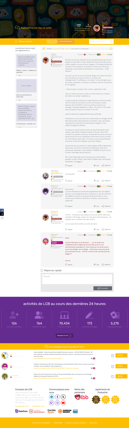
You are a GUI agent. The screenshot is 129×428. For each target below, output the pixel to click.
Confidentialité (58, 423)
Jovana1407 (14, 375)
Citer (97, 165)
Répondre (107, 165)
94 (112, 376)
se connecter (57, 49)
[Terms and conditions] (37, 411)
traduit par (104, 54)
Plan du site (93, 423)
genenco (105, 24)
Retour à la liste (25, 41)
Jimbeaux (54, 187)
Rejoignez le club (62, 335)
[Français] (99, 55)
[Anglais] (86, 55)
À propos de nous (22, 406)
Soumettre (104, 288)
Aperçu (120, 355)
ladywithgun (55, 172)
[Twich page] (51, 402)
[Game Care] (21, 411)
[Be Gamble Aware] (52, 411)
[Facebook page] (57, 396)
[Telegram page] (51, 396)
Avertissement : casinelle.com (26, 124)
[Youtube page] (63, 402)
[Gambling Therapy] (64, 411)
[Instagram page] (57, 402)
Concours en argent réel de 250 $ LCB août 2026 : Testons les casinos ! (56, 368)
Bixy (11, 354)
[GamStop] (75, 411)
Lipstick (87, 30)
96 (112, 366)
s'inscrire (67, 49)
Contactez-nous (38, 406)
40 (112, 355)
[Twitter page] (63, 396)
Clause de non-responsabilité (41, 423)
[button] (93, 358)
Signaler (70, 165)
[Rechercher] (111, 41)
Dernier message (79, 28)
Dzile (11, 365)
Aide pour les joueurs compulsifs (76, 423)
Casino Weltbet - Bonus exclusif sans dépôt (47, 358)
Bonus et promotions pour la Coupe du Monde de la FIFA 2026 (53, 378)
